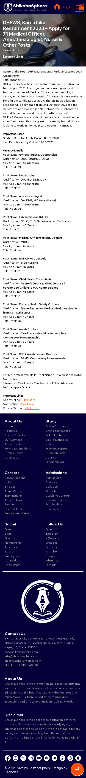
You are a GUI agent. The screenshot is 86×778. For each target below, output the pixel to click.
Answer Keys (13, 500)
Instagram (51, 533)
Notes (49, 444)
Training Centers (56, 500)
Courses (51, 482)
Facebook (52, 529)
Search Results (15, 435)
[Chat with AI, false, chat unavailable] (77, 769)
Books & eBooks (56, 439)
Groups (10, 538)
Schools (50, 491)
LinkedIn (51, 542)
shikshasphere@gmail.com (23, 660)
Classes (51, 457)
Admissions (53, 477)
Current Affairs (15, 509)
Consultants (12, 565)
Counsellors (13, 560)
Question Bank (55, 453)
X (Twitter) (52, 538)
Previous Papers (56, 448)
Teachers (11, 547)
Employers (12, 556)
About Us (11, 430)
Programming (54, 462)
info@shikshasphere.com (22, 656)
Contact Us (12, 457)
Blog (8, 533)
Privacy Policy (14, 453)
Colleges (51, 486)
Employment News (17, 513)
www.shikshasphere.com (21, 652)
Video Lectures (55, 435)
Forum (9, 529)
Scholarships (54, 504)
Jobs (8, 482)
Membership (13, 542)
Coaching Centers (57, 495)
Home (9, 426)
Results (10, 504)
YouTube (51, 551)
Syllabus (10, 486)
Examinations (13, 495)
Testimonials (13, 444)
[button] (81, 7)
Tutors (9, 551)
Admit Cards (13, 491)
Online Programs (56, 426)
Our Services (13, 439)
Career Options (15, 477)
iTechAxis (11, 772)
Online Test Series (57, 430)
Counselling (53, 509)
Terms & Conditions (18, 448)
